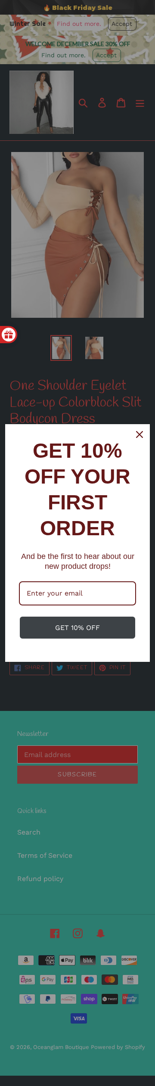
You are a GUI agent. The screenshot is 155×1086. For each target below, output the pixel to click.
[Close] (139, 434)
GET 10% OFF (77, 628)
